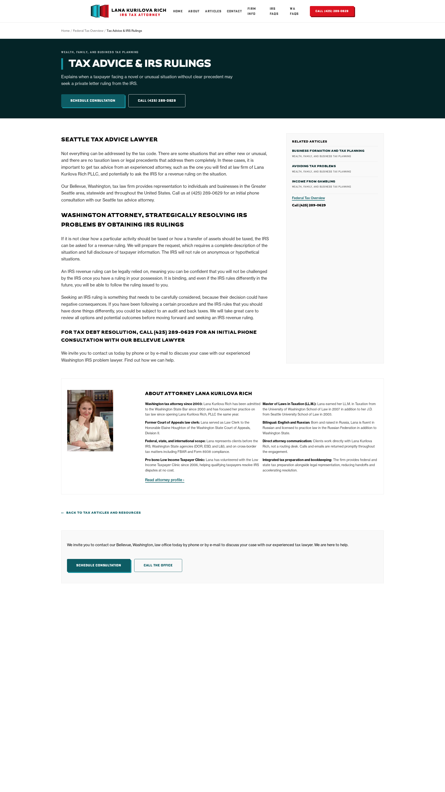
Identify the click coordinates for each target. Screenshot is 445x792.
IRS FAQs (274, 11)
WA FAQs (294, 11)
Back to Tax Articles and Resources (101, 513)
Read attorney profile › (164, 479)
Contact (234, 11)
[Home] (129, 11)
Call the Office (158, 565)
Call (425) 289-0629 (332, 11)
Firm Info (252, 11)
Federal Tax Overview (88, 30)
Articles (213, 11)
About (194, 11)
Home (178, 11)
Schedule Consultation (92, 100)
